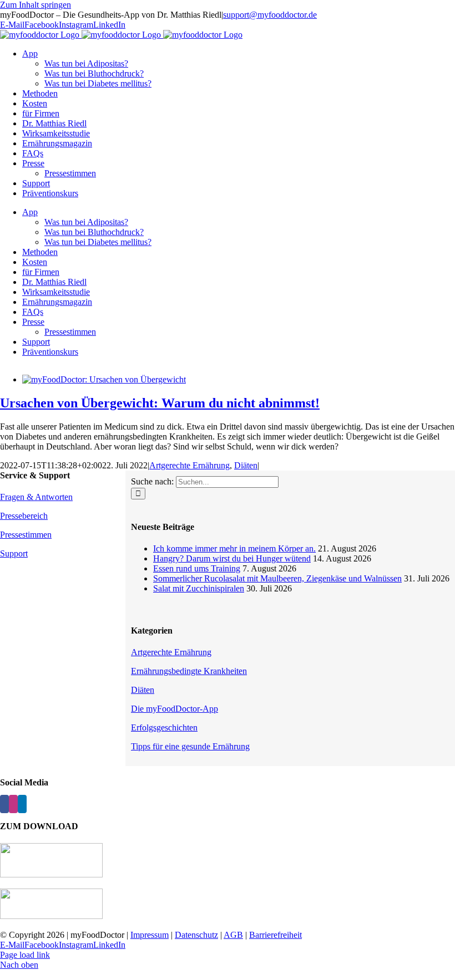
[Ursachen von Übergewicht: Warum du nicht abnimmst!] (104, 379)
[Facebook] (4, 804)
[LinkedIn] (22, 804)
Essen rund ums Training (196, 568)
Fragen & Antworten (36, 497)
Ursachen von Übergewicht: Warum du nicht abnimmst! (160, 403)
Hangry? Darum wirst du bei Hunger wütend (232, 558)
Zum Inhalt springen (35, 4)
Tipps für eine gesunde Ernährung (190, 746)
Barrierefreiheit (275, 935)
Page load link (25, 954)
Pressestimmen (26, 534)
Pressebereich (24, 515)
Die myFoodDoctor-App (174, 708)
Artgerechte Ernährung (189, 465)
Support (14, 553)
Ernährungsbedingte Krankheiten (189, 671)
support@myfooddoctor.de (270, 14)
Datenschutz (196, 935)
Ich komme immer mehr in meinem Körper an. (234, 548)
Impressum (149, 935)
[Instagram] (13, 804)
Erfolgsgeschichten (164, 727)
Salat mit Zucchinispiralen (198, 588)
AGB (233, 935)
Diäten (245, 465)
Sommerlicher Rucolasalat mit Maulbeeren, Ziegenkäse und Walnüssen (277, 578)
